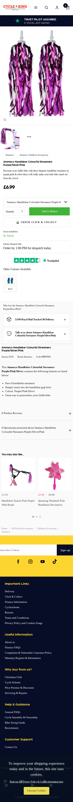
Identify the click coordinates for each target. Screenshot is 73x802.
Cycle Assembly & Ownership (21, 717)
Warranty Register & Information (23, 658)
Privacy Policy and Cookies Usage (24, 623)
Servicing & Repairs (16, 692)
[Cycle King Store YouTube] (42, 561)
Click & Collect (13, 596)
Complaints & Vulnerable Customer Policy (28, 652)
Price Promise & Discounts (19, 687)
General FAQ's (12, 712)
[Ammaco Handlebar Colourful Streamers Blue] (10, 281)
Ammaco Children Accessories (34, 155)
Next (67, 490)
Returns (9, 612)
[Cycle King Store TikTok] (54, 561)
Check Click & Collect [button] (39, 222)
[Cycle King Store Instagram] (30, 561)
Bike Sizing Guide (15, 722)
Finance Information (16, 601)
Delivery (9, 591)
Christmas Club (13, 677)
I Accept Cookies (36, 790)
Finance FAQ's (12, 647)
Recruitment (11, 727)
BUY (10, 289)
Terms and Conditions (17, 617)
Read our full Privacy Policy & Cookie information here (36, 781)
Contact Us (11, 747)
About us (10, 642)
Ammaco (9, 155)
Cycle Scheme (12, 682)
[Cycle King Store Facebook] (18, 561)
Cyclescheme (12, 607)
